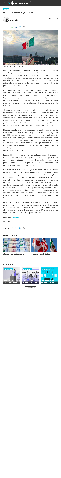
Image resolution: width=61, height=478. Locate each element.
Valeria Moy (13, 19)
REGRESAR (31, 288)
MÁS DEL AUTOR (10, 235)
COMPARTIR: (6, 27)
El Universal (18, 217)
